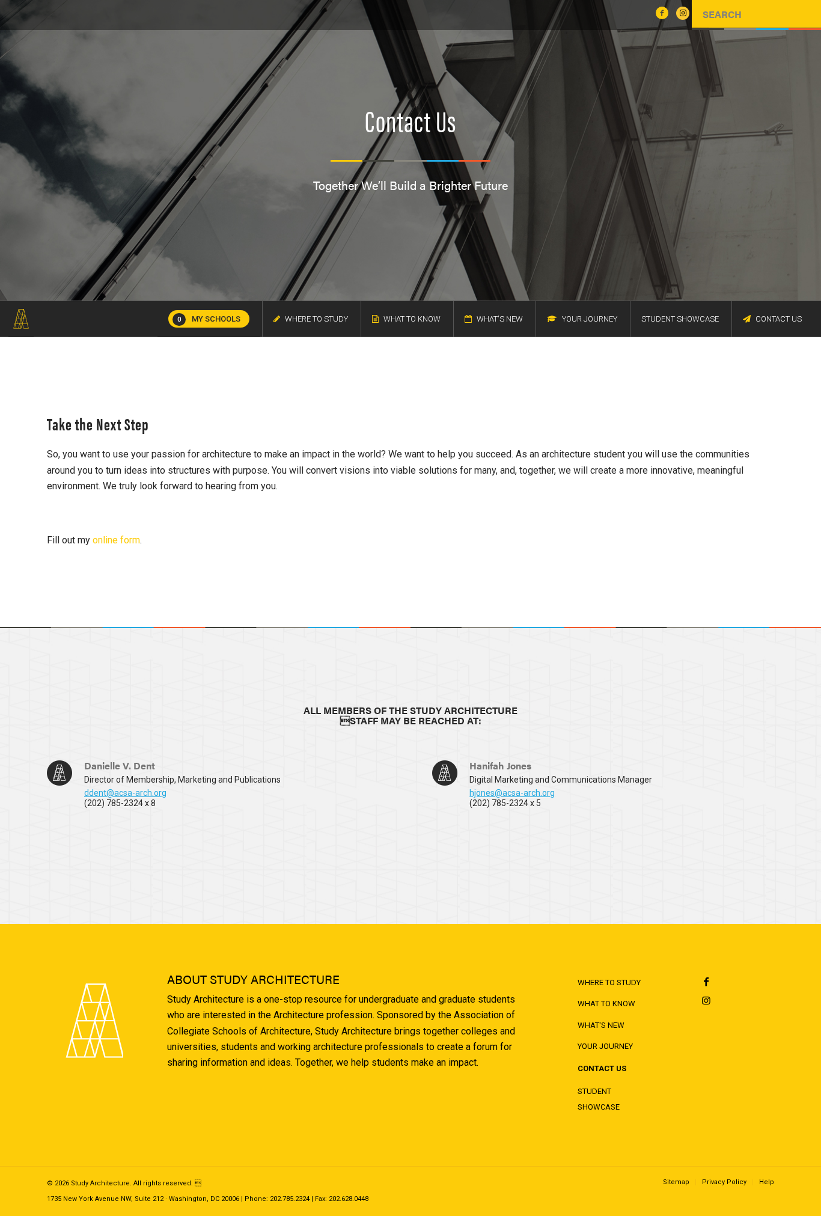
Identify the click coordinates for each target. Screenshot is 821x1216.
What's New (601, 1025)
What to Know (606, 1003)
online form (116, 540)
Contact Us (602, 1068)
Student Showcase (599, 1099)
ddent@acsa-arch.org (125, 793)
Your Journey (605, 1046)
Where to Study (609, 982)
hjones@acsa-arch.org (512, 793)
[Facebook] (706, 982)
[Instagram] (706, 1000)
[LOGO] (21, 319)
